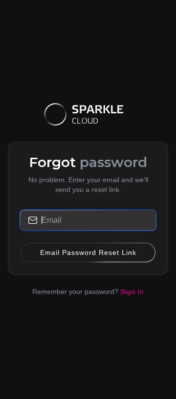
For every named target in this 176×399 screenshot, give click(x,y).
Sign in (132, 291)
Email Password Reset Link (88, 252)
